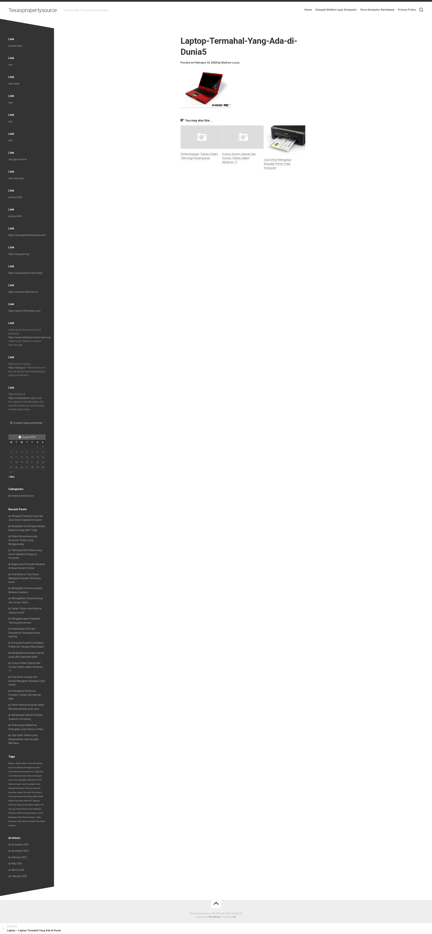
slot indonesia (15, 178)
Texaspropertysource (32, 10)
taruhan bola (15, 45)
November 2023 (20, 850)
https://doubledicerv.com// (22, 398)
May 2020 (16, 863)
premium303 (15, 197)
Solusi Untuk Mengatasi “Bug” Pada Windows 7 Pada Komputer (25, 817)
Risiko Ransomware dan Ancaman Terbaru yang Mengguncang (23, 540)
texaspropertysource (22, 495)
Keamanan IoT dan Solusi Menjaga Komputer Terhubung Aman (24, 578)
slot (10, 64)
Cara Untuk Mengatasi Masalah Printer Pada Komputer (277, 164)
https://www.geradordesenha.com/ (27, 235)
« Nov (11, 476)
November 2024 (20, 844)
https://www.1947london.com (24, 310)
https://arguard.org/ (19, 254)
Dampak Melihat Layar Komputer (336, 9)
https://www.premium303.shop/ (25, 273)
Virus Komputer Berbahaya (377, 9)
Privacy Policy (407, 9)
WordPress (215, 917)
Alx (234, 917)
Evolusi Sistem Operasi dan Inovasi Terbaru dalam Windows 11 (239, 158)
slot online (13, 83)
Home (308, 9)
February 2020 (19, 876)
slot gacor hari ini (17, 159)
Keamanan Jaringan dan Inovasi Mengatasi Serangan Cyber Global (26, 681)
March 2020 (17, 870)
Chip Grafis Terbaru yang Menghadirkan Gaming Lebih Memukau (23, 739)
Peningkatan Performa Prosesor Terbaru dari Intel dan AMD (24, 695)
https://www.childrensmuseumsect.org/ (29, 337)
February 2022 (19, 857)
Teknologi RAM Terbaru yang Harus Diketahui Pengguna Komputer (25, 554)
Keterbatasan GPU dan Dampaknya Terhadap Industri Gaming (24, 632)
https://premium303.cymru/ (23, 292)
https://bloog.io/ (17, 367)
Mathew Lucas (230, 62)
